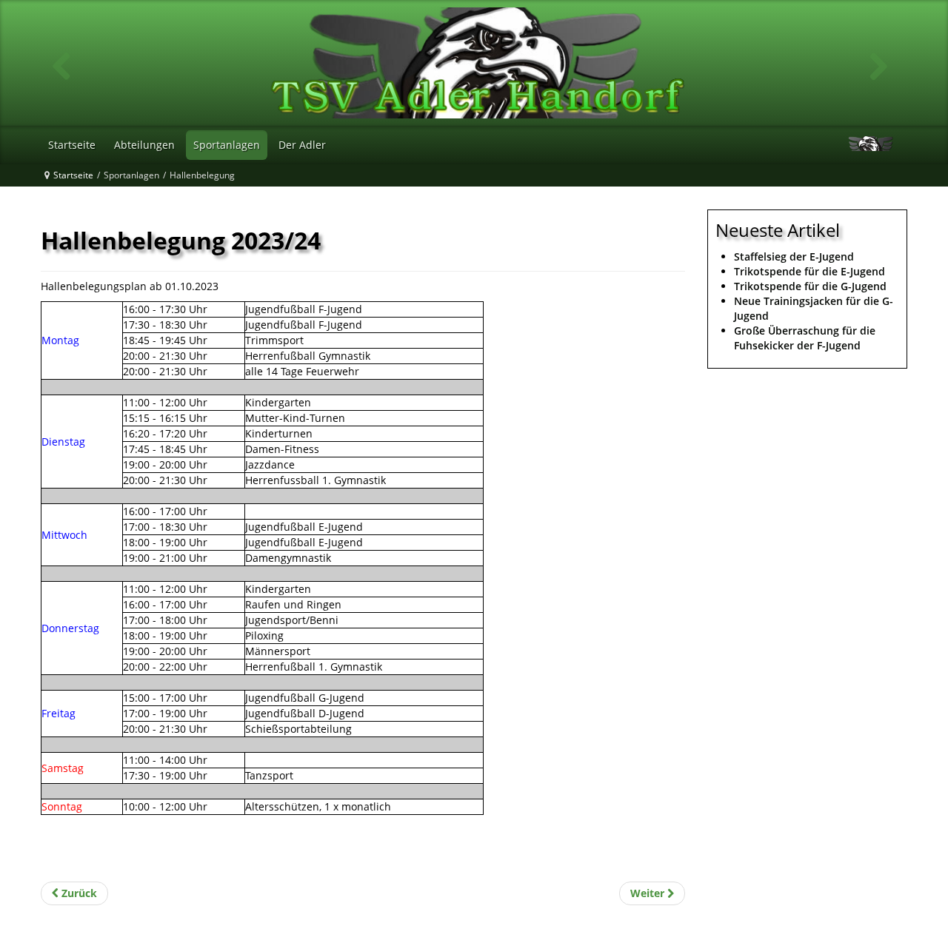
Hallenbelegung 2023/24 (181, 240)
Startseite (73, 175)
